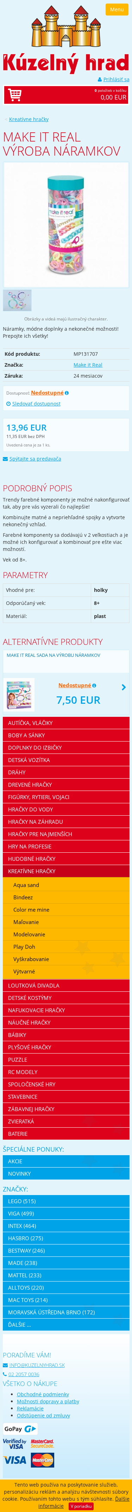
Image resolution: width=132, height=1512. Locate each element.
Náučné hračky (29, 1022)
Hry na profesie (29, 846)
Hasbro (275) (25, 1238)
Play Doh (24, 946)
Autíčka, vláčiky (30, 722)
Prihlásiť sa (116, 79)
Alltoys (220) (26, 1287)
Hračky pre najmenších (40, 834)
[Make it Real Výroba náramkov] (66, 225)
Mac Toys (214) (28, 1299)
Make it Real (88, 364)
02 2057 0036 (23, 1374)
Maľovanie (26, 921)
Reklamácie (30, 1408)
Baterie (17, 1133)
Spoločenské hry (31, 1084)
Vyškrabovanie (31, 958)
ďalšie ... (19, 1324)
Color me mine (31, 909)
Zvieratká (21, 1121)
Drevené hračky (30, 784)
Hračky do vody (30, 809)
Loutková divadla (33, 985)
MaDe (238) (22, 1262)
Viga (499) (21, 1213)
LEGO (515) (22, 1201)
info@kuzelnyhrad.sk (37, 1365)
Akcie (15, 1161)
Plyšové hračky (29, 1047)
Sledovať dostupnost (36, 403)
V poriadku (81, 1506)
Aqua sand (26, 884)
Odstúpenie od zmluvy (43, 1415)
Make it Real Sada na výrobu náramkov (53, 655)
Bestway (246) (26, 1250)
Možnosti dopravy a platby (48, 1401)
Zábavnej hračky (31, 1108)
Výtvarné (24, 971)
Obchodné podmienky (43, 1394)
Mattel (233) (24, 1275)
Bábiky (17, 1034)
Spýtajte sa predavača (35, 458)
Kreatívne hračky (29, 119)
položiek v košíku (110, 94)
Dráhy (16, 772)
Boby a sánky (26, 735)
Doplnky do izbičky (35, 747)
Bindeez (23, 897)
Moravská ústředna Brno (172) (51, 1312)
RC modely (22, 1071)
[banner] (66, 25)
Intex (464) (22, 1225)
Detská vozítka (29, 759)
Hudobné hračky (31, 858)
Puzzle (17, 1059)
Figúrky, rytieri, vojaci (38, 796)
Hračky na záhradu (35, 821)
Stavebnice (22, 1096)
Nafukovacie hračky (36, 1010)
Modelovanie (29, 934)
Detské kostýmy (29, 997)
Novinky (19, 1173)
